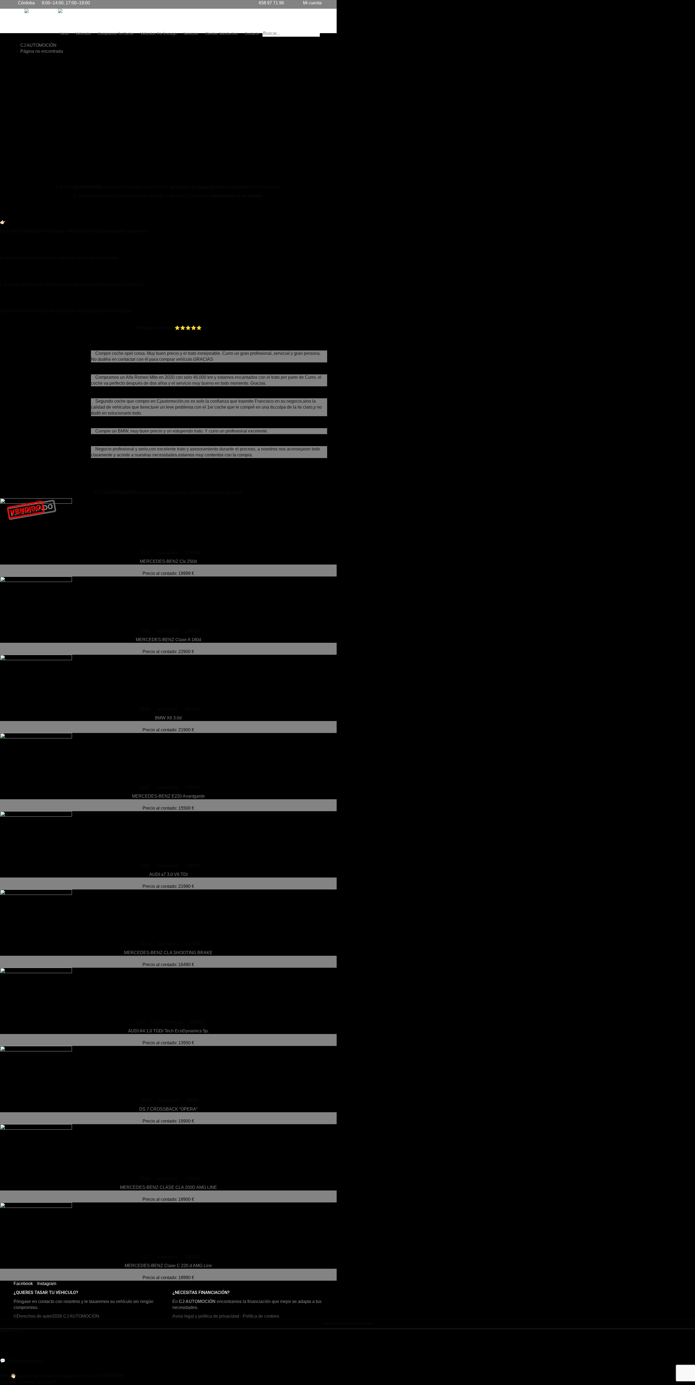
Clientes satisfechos (221, 34)
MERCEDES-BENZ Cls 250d (168, 561)
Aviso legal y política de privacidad (205, 1316)
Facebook (23, 1283)
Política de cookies (261, 1316)
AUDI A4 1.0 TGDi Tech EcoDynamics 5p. (168, 1031)
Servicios (191, 34)
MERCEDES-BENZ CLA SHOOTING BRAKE (168, 952)
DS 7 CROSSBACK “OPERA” (168, 1109)
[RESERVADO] (168, 993)
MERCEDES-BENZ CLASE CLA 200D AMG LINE (168, 1187)
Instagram (46, 1283)
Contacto (252, 34)
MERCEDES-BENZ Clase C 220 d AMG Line (168, 1265)
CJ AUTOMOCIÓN (81, 1316)
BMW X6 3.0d (168, 718)
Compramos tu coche (115, 34)
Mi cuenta (312, 3)
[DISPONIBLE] (168, 602)
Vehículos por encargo (158, 34)
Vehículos (83, 34)
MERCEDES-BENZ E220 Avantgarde (168, 796)
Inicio (64, 34)
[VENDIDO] (168, 759)
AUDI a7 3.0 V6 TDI (168, 874)
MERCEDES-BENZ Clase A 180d (168, 639)
